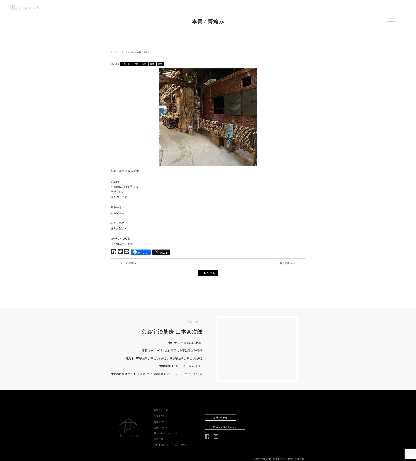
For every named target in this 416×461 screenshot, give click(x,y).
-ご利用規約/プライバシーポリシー (171, 445)
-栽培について (160, 422)
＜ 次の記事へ (128, 263)
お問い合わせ (220, 417)
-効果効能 (158, 439)
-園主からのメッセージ (165, 433)
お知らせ (126, 64)
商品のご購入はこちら (225, 427)
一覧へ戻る (208, 272)
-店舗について (160, 427)
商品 (144, 64)
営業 (152, 64)
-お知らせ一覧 (160, 410)
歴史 (160, 64)
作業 (136, 64)
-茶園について (160, 416)
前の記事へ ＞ (288, 263)
